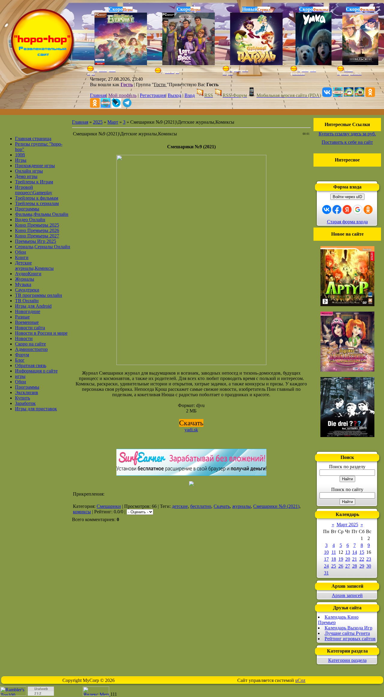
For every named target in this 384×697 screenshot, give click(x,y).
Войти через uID (347, 197)
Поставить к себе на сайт (347, 142)
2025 (98, 122)
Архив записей (347, 595)
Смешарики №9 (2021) (276, 506)
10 (326, 552)
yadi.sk (191, 429)
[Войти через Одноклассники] (368, 209)
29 (361, 566)
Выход (174, 95)
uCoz (300, 680)
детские (180, 506)
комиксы (82, 511)
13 (347, 552)
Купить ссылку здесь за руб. (347, 133)
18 (333, 559)
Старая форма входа (347, 221)
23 (368, 559)
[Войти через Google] (357, 209)
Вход (189, 95)
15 (361, 552)
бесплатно (200, 506)
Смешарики (109, 506)
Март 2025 (347, 524)
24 (326, 566)
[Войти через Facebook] (336, 209)
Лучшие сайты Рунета (347, 633)
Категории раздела (347, 660)
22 (361, 559)
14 (354, 552)
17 (326, 559)
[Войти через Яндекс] (347, 209)
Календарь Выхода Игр (348, 627)
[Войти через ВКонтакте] (326, 209)
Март (112, 122)
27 (347, 566)
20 (347, 559)
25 (333, 566)
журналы (241, 506)
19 (340, 559)
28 (354, 566)
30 (368, 566)
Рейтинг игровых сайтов (350, 638)
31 (326, 572)
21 (354, 559)
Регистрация (153, 95)
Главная (98, 95)
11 (334, 552)
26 (340, 566)
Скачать (222, 506)
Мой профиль (122, 95)
